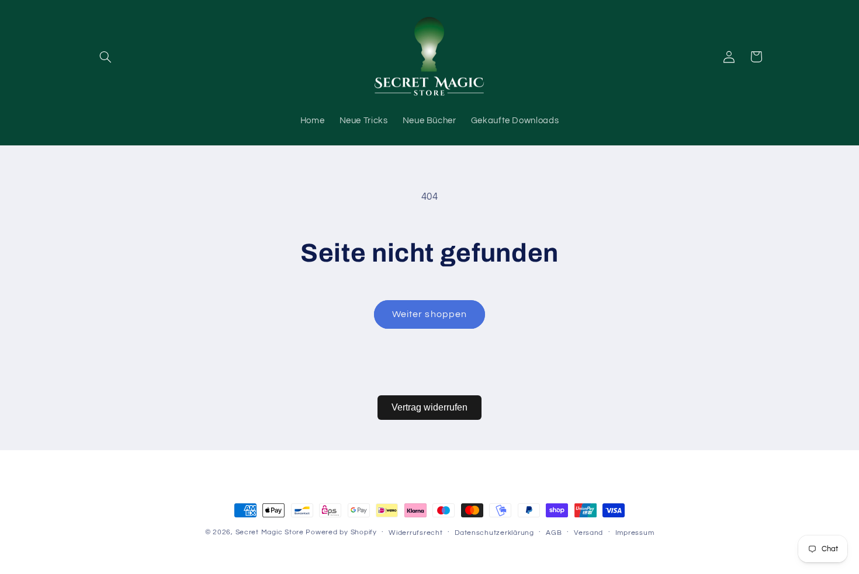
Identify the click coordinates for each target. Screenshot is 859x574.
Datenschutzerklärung (494, 533)
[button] (105, 56)
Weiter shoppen (429, 314)
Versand (588, 533)
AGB (554, 533)
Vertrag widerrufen (429, 407)
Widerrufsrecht (415, 533)
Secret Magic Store (269, 532)
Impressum (634, 533)
